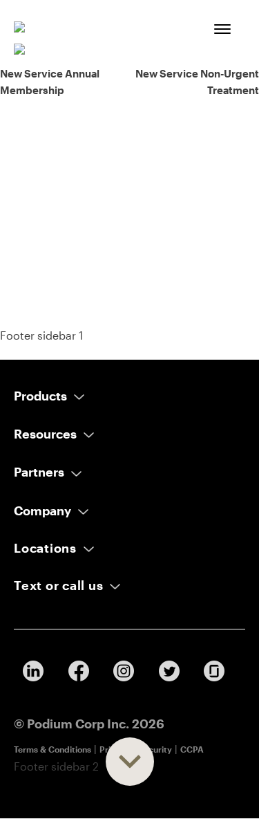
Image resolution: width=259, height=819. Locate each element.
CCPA (192, 749)
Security (155, 749)
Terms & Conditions (52, 749)
